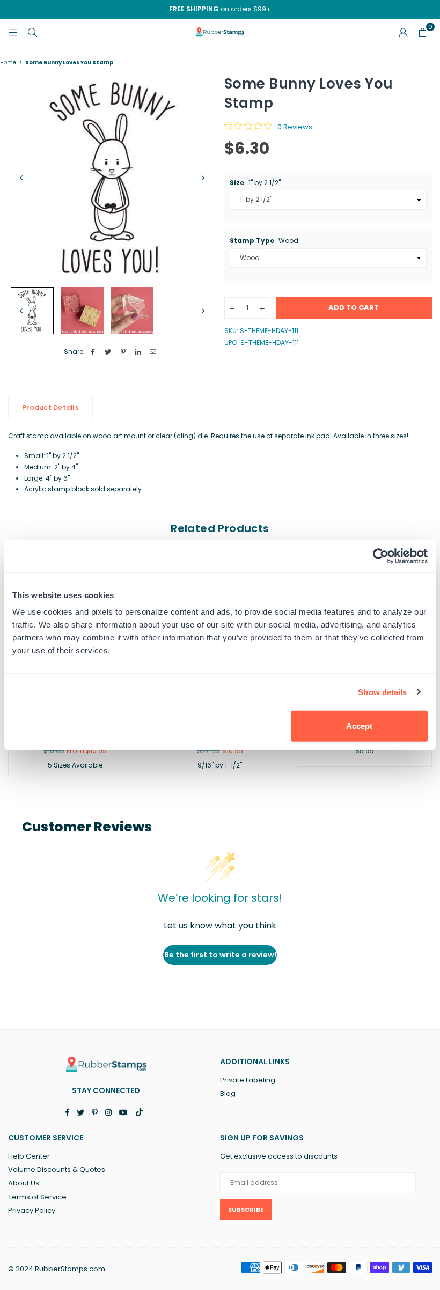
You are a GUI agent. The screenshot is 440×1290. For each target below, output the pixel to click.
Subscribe (245, 1209)
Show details (382, 691)
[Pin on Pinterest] (123, 352)
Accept (359, 726)
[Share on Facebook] (93, 352)
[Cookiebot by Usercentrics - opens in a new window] (381, 556)
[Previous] (21, 178)
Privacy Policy (31, 1210)
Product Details (50, 407)
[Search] (32, 31)
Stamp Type (264, 241)
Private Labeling (247, 1080)
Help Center (29, 1156)
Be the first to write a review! (220, 954)
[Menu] (13, 31)
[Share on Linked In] (138, 352)
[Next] (203, 178)
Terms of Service (37, 1197)
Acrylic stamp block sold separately (83, 488)
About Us (23, 1183)
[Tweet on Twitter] (108, 352)
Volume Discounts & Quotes (56, 1169)
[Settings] (403, 32)
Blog (228, 1093)
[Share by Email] (153, 352)
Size (255, 183)
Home (8, 63)
